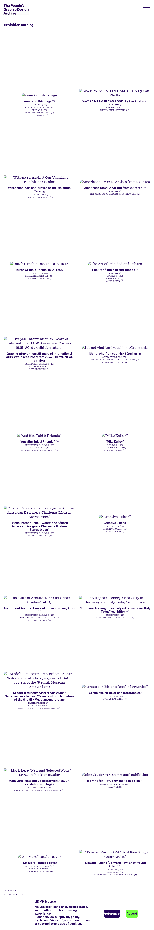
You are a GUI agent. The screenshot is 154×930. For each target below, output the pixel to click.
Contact (10, 890)
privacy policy (69, 917)
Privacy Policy (15, 894)
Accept (132, 913)
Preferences (112, 913)
